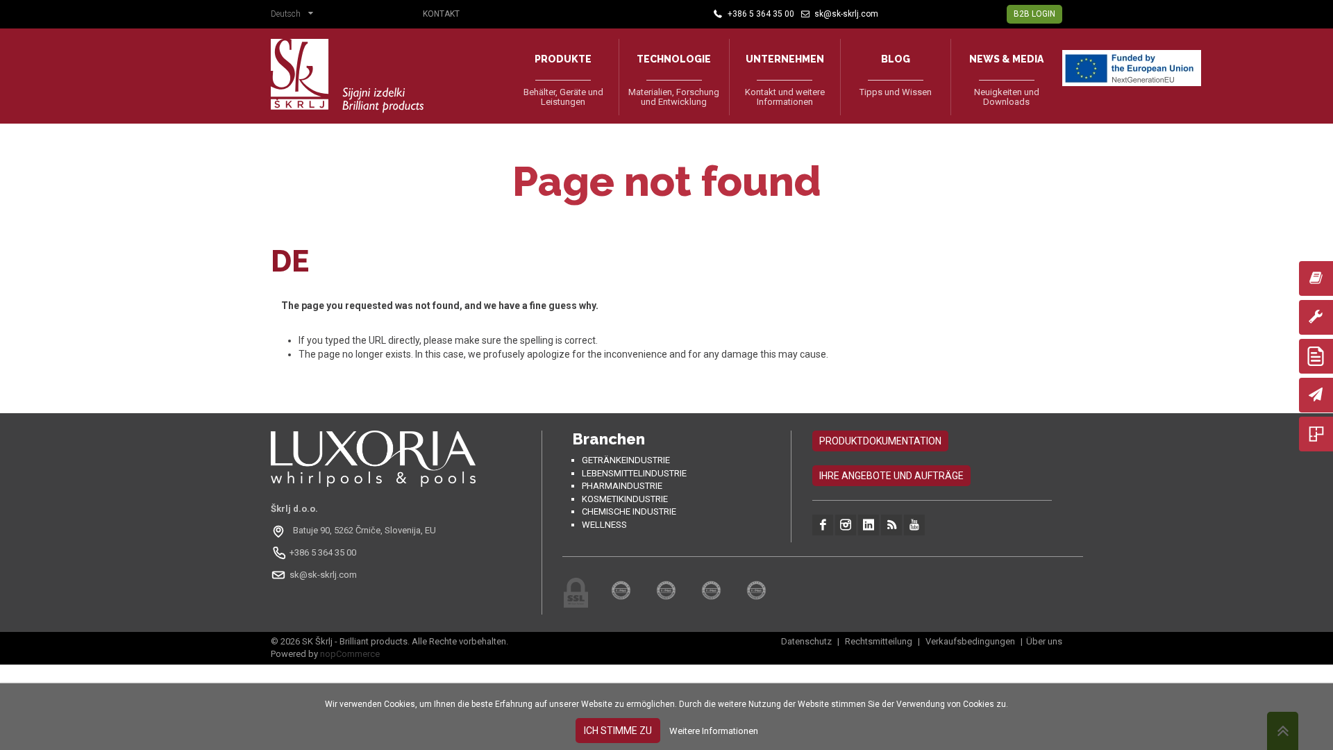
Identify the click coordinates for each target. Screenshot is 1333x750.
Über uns (1044, 641)
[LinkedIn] (868, 525)
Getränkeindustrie (626, 460)
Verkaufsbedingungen (970, 641)
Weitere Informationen (713, 731)
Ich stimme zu (618, 730)
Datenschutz (807, 641)
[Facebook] (822, 525)
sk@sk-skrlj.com (323, 574)
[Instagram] (845, 525)
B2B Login (1034, 14)
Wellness (604, 524)
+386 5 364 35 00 (323, 552)
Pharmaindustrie (622, 486)
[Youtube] (914, 525)
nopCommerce (350, 654)
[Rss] (891, 525)
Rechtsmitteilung (878, 641)
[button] (295, 15)
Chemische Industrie (629, 511)
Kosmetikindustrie (625, 499)
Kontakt (441, 14)
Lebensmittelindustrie (634, 473)
